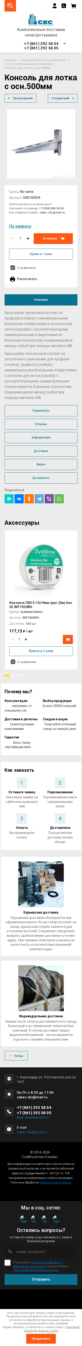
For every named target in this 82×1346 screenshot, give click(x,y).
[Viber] (49, 498)
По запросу (20, 226)
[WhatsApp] (59, 498)
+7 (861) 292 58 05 (41, 48)
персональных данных (55, 1182)
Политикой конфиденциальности (35, 1270)
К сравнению (26, 267)
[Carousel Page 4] (22, 675)
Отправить (41, 1279)
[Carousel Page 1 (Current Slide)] (7, 675)
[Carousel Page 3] (17, 675)
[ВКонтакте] (19, 498)
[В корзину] (68, 639)
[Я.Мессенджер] (9, 498)
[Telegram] (39, 498)
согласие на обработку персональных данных (37, 1264)
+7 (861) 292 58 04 (41, 44)
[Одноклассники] (29, 498)
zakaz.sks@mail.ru (32, 1132)
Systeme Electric (31, 612)
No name (26, 191)
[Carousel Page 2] (13, 675)
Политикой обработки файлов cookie (51, 1329)
